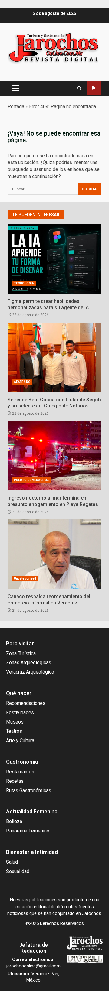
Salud (12, 862)
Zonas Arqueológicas (28, 662)
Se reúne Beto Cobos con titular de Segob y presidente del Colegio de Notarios (54, 357)
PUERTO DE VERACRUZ (31, 480)
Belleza (14, 821)
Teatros (14, 731)
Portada (16, 106)
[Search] (79, 88)
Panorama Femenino (27, 831)
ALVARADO (22, 381)
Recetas (15, 781)
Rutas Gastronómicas (28, 790)
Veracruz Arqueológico (30, 672)
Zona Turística (21, 653)
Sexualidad (17, 871)
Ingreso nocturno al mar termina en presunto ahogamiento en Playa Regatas (54, 455)
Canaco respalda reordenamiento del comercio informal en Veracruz (54, 554)
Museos (15, 722)
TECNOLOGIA (24, 283)
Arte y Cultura (20, 740)
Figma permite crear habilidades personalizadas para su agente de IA (54, 259)
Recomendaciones (25, 703)
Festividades (20, 712)
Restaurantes (20, 772)
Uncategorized (25, 578)
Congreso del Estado (94, 88)
